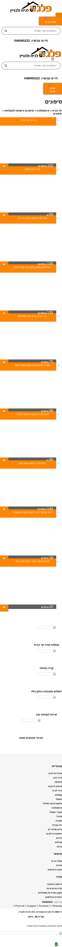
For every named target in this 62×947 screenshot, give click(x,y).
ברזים (59, 838)
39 (47, 410)
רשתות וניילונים (54, 834)
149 (45, 508)
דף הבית (57, 110)
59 (50, 214)
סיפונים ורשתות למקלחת (19, 110)
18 (47, 557)
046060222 (47, 902)
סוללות (58, 842)
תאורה (59, 821)
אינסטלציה (43, 110)
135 (45, 263)
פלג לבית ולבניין (27, 912)
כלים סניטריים (55, 829)
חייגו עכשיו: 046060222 (31, 40)
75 (47, 361)
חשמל (59, 799)
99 (50, 459)
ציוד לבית (57, 790)
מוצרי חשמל (56, 812)
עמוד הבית (56, 861)
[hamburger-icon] (59, 15)
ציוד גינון (57, 778)
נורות (59, 847)
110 (45, 165)
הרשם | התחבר (54, 884)
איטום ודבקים (55, 786)
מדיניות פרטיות (54, 888)
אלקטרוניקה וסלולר (52, 803)
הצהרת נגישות (55, 870)
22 (47, 607)
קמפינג (58, 795)
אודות (59, 865)
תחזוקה (58, 782)
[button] (53, 59)
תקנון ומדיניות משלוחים (50, 893)
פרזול (59, 816)
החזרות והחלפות (53, 897)
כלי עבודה (57, 825)
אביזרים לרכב (55, 773)
